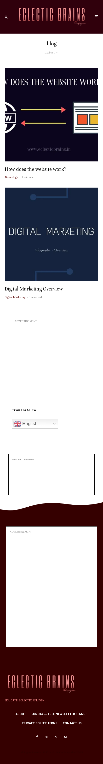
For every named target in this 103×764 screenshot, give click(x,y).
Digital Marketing (15, 297)
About (21, 714)
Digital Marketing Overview (34, 289)
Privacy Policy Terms (39, 723)
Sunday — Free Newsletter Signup (59, 714)
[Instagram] (46, 737)
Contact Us (72, 723)
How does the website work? (35, 169)
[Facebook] (37, 737)
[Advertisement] (51, 356)
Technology (11, 177)
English (29, 423)
